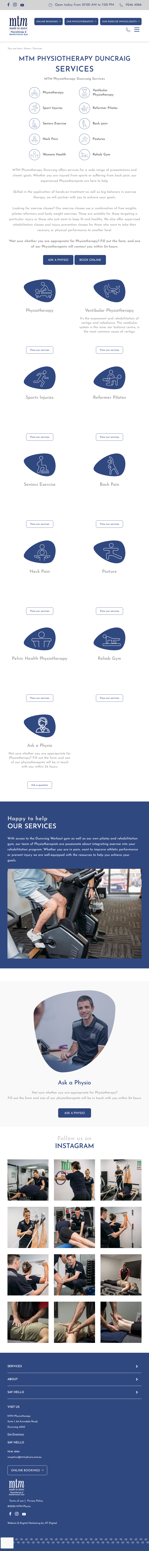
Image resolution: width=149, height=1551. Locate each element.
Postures (99, 139)
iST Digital (51, 1523)
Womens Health (54, 154)
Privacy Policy (35, 1501)
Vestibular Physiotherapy (103, 92)
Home (27, 48)
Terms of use (16, 1501)
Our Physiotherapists (80, 22)
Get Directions (15, 1434)
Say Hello (15, 1392)
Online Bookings (47, 22)
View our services (39, 350)
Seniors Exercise (54, 123)
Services (37, 48)
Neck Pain (50, 139)
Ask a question (39, 785)
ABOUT (12, 1379)
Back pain (100, 123)
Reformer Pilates (105, 108)
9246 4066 (134, 5)
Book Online (90, 260)
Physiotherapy (53, 92)
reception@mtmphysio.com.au (24, 1457)
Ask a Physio (74, 1113)
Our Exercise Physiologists (119, 22)
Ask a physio (58, 260)
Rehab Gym (101, 154)
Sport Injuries (52, 108)
